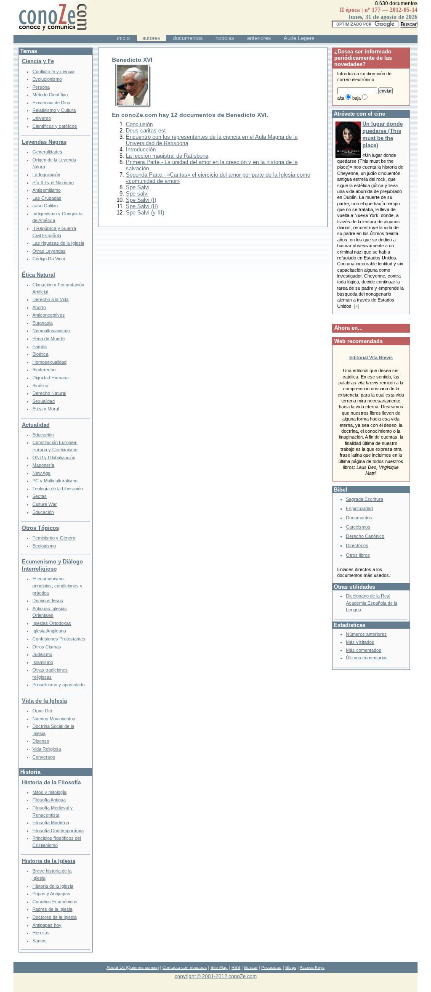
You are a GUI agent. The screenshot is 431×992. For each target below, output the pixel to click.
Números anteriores (366, 634)
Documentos (359, 517)
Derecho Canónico (365, 536)
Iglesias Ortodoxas (51, 623)
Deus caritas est (146, 130)
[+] (356, 306)
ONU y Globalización (53, 457)
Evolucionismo (47, 79)
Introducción (141, 149)
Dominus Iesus (47, 600)
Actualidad (36, 425)
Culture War (44, 504)
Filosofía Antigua (49, 799)
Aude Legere (299, 38)
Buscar (251, 967)
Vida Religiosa (46, 748)
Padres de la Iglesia (52, 909)
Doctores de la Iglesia (54, 917)
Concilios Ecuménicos (54, 901)
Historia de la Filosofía (51, 782)
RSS (235, 967)
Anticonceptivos (48, 314)
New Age (41, 473)
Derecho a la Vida (50, 299)
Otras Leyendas (49, 251)
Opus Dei (42, 710)
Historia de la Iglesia (48, 861)
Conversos (43, 756)
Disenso (40, 740)
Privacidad (271, 967)
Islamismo (42, 662)
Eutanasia (42, 322)
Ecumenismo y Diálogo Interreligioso (52, 565)
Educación (43, 434)
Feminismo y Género (53, 537)
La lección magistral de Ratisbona (167, 156)
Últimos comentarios (367, 657)
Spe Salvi (137, 187)
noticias (225, 38)
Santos (39, 940)
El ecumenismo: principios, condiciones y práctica (57, 585)
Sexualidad (43, 401)
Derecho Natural (49, 393)
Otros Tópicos (40, 528)
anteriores (259, 38)
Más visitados (360, 642)
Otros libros (358, 555)
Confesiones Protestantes (58, 638)
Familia (39, 346)
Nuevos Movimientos (53, 718)
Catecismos (358, 526)
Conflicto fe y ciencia (53, 71)
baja (356, 98)
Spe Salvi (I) (141, 200)
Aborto (39, 307)
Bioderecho (44, 369)
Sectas (39, 496)
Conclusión (139, 124)
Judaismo (42, 654)
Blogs (290, 967)
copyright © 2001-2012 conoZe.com (216, 976)
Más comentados (363, 650)
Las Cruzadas (46, 198)
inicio (123, 38)
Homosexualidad (49, 362)
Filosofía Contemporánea (58, 830)
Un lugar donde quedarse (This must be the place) (382, 134)
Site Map (219, 967)
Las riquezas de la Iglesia (58, 243)
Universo (41, 118)
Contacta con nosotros (184, 967)
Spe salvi (137, 193)
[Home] (52, 33)
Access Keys (312, 967)
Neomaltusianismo (51, 330)
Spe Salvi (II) (142, 206)
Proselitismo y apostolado (58, 684)
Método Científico (50, 94)
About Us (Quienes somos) (132, 967)
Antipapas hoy (46, 925)
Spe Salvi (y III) (145, 212)
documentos (188, 38)
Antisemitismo (46, 190)
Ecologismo (44, 545)
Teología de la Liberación (57, 488)
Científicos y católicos (54, 126)
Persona (41, 87)
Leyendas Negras (44, 142)
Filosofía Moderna (50, 822)
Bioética (40, 354)
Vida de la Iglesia (44, 701)
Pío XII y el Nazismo (53, 182)
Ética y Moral (45, 408)
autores (151, 38)
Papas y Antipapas (51, 893)
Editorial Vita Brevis (371, 357)
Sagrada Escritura (364, 499)
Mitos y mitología (49, 792)
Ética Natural (38, 275)
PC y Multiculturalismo (54, 480)
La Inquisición (46, 174)
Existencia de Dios (51, 102)
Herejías (41, 932)
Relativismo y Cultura (54, 110)
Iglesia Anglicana (49, 630)
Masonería (43, 465)
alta (340, 98)
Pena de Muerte (48, 338)
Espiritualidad (359, 508)
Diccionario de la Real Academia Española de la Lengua (371, 602)
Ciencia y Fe (38, 61)
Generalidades (47, 151)
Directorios (357, 545)
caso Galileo (45, 205)
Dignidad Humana (50, 377)
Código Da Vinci (48, 258)
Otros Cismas (46, 646)
